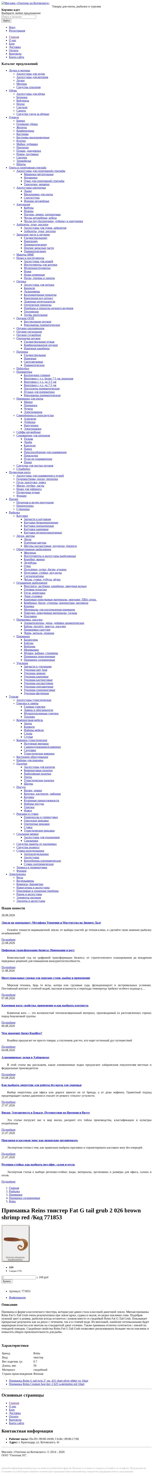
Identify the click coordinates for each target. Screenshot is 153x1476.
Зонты (28, 723)
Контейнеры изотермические (42, 860)
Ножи (27, 271)
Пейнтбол (22, 368)
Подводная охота (20, 472)
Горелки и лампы (27, 703)
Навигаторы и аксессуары (33, 887)
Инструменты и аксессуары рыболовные (50, 556)
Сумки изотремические (39, 864)
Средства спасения (28, 87)
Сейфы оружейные (28, 432)
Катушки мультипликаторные (43, 532)
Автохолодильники (36, 854)
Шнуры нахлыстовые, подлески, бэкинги (50, 546)
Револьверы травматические (42, 324)
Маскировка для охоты (38, 194)
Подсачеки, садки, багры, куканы (45, 569)
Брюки (20, 120)
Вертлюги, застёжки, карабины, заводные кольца (55, 586)
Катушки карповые (36, 529)
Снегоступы (32, 197)
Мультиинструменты (37, 268)
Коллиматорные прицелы (40, 294)
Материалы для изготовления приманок (49, 609)
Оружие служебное (28, 335)
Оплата (13, 50)
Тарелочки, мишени (36, 184)
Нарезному (31, 241)
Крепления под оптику (38, 298)
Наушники (31, 177)
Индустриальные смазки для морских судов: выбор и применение (45, 977)
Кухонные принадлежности (41, 800)
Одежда (14, 117)
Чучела (28, 408)
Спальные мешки (27, 833)
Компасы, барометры (29, 884)
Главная (14, 37)
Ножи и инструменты (30, 258)
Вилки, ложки (33, 790)
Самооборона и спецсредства (35, 415)
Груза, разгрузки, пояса (31, 482)
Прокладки (31, 455)
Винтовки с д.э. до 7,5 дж (40, 385)
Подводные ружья (28, 492)
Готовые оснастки (35, 589)
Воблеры (29, 646)
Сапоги (21, 110)
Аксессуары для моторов (32, 77)
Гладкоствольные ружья (39, 341)
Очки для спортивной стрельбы (44, 181)
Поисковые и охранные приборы (37, 890)
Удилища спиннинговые (39, 689)
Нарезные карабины (37, 348)
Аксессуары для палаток (39, 767)
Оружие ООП (25, 318)
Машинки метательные (39, 174)
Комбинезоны (25, 130)
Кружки (29, 797)
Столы (28, 733)
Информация (17, 1297)
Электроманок (33, 412)
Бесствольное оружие (37, 321)
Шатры (28, 783)
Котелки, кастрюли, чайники (42, 793)
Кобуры (29, 207)
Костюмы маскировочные (32, 137)
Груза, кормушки (34, 592)
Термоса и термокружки (31, 867)
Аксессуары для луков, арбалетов (45, 227)
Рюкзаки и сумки (27, 813)
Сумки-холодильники (30, 850)
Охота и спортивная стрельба (27, 167)
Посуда (21, 787)
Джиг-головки (33, 596)
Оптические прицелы (37, 304)
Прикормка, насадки (29, 619)
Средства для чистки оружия (34, 465)
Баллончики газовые (37, 375)
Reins (12, 1201)
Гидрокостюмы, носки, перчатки (37, 479)
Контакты (15, 53)
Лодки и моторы (19, 70)
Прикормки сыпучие (37, 629)
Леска (27, 539)
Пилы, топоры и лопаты (39, 278)
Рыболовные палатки (37, 773)
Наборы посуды (34, 803)
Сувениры (23, 509)
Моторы (21, 83)
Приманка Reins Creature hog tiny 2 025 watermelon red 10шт (47, 1384)
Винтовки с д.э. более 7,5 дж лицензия (48, 378)
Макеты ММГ (25, 254)
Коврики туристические (31, 740)
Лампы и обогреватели (38, 710)
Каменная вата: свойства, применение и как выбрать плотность (44, 1005)
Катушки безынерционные (41, 522)
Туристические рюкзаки (39, 830)
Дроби (28, 442)
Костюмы (22, 134)
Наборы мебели (34, 730)
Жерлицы (30, 552)
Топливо (29, 716)
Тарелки (29, 807)
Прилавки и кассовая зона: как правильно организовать (39, 1140)
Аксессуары (31, 857)
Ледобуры (30, 562)
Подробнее (8, 939)
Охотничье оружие (28, 338)
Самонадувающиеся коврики (42, 746)
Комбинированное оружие (41, 345)
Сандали (21, 107)
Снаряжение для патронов (33, 435)
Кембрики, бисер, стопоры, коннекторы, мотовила (56, 602)
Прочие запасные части (39, 247)
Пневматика (24, 371)
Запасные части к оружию (33, 234)
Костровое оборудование (32, 756)
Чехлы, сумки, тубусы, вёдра (42, 579)
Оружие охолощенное (30, 328)
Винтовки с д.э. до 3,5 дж (40, 381)
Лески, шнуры (25, 535)
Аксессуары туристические (33, 700)
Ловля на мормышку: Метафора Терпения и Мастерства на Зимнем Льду (51, 922)
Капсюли (30, 445)
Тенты (28, 777)
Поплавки (30, 616)
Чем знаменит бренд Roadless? (21, 1033)
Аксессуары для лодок (30, 73)
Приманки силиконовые (39, 659)
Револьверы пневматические (42, 395)
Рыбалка (14, 512)
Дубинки (29, 422)
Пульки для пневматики (39, 391)
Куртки (21, 140)
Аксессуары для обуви (30, 93)
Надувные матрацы (36, 743)
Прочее (13, 499)
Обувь (13, 90)
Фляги (28, 810)
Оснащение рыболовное (31, 582)
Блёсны (28, 643)
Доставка (15, 47)
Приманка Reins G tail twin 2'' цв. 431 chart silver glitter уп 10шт (48, 1380)
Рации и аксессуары (29, 894)
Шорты (21, 164)
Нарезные (30, 358)
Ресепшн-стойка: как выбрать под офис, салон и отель (38, 1164)
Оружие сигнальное (29, 331)
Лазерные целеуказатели (39, 301)
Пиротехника (25, 505)
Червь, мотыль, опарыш (39, 633)
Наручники (31, 425)
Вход (12, 27)
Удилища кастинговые (38, 679)
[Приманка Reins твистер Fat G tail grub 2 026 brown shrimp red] (15, 1261)
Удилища (22, 663)
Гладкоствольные (35, 355)
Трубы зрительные (36, 314)
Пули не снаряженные (38, 458)
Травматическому (35, 251)
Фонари (21, 495)
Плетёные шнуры (35, 542)
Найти (6, 20)
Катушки (22, 515)
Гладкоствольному (35, 237)
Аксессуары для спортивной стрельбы (40, 170)
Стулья (28, 736)
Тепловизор (31, 311)
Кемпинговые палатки (38, 770)
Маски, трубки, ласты (30, 485)
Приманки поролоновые (39, 656)
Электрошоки (32, 428)
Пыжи (28, 462)
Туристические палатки (39, 780)
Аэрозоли (30, 418)
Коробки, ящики (34, 559)
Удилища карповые (36, 676)
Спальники (31, 840)
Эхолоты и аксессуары (30, 900)
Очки (27, 566)
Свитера (21, 157)
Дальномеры (32, 291)
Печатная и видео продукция (35, 502)
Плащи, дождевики (28, 150)
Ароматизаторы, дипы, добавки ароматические (54, 623)
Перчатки (22, 147)
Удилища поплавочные (38, 686)
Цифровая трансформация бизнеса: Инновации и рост (38, 950)
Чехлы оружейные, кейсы (40, 217)
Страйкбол (23, 468)
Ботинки (21, 97)
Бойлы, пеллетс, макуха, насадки (45, 626)
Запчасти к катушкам (37, 519)
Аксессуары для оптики (39, 284)
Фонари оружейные (36, 201)
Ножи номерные (34, 274)
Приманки (30, 405)
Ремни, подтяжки (27, 154)
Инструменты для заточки (40, 264)
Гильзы (28, 438)
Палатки (21, 763)
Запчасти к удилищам (37, 666)
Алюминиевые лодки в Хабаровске (25, 1057)
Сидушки (30, 750)
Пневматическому (35, 244)
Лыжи (28, 191)
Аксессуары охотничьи (31, 187)
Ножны (28, 211)
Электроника (17, 874)
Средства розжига (27, 847)
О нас (12, 40)
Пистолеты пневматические (42, 388)
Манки (28, 402)
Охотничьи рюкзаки (37, 823)
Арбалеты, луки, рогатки (32, 224)
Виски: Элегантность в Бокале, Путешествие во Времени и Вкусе (45, 1112)
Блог (12, 43)
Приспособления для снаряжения (45, 452)
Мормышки (31, 649)
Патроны (22, 351)
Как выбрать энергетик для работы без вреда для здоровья (41, 1085)
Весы (19, 877)
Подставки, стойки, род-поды (43, 572)
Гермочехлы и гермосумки (41, 817)
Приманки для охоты (29, 398)
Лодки (20, 80)
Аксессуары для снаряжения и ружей (40, 475)
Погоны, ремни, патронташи (42, 214)
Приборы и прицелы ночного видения (48, 308)
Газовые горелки (34, 706)
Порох (28, 448)
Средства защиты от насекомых (36, 844)
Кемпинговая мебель (29, 720)
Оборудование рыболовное (33, 549)
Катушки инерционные (39, 525)
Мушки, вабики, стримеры (41, 653)
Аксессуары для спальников (42, 837)
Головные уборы (27, 124)
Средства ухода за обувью (32, 114)
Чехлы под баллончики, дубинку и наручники (53, 221)
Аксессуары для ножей (38, 261)
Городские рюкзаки (36, 820)
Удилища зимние (35, 673)
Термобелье (23, 160)
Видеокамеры (25, 880)
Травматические (34, 365)
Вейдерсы (22, 100)
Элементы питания (28, 897)
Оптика (21, 281)
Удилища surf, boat (35, 669)
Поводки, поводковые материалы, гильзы (50, 612)
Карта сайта (16, 57)
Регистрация (17, 30)
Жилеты (21, 127)
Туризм (13, 696)
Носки (20, 103)
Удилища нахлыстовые (38, 683)
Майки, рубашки (27, 144)
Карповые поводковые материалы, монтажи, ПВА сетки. (60, 599)
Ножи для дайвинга (29, 489)
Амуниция (23, 204)
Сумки (28, 827)
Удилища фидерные (36, 693)
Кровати (29, 726)
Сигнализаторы (34, 576)
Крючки (29, 606)
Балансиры (31, 639)
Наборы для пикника (29, 760)
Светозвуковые (33, 361)
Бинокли (29, 288)
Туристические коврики (39, 753)
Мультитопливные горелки (41, 713)
